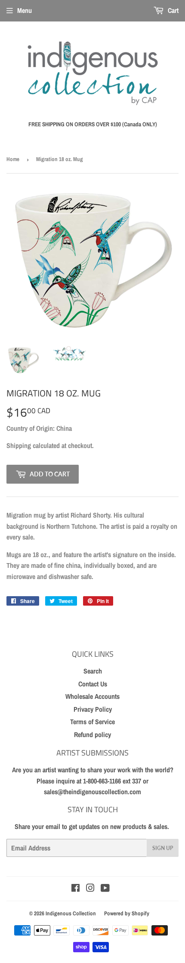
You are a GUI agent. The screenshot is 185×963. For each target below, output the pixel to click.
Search (92, 671)
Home (12, 159)
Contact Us (92, 684)
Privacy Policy (93, 709)
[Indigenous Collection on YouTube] (105, 888)
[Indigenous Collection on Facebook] (75, 888)
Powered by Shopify (126, 913)
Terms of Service (92, 721)
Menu (24, 10)
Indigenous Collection (71, 913)
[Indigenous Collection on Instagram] (90, 888)
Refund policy (92, 734)
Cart (172, 10)
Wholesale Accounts (92, 696)
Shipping (18, 445)
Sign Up (162, 848)
